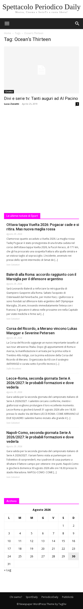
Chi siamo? (16, 597)
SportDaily (32, 597)
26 (31, 556)
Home (7, 33)
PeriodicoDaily (50, 597)
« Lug (7, 570)
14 (53, 541)
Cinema (9, 91)
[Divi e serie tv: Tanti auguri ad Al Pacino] (41, 69)
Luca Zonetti (11, 103)
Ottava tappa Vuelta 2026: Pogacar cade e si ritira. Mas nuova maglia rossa (42, 226)
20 (43, 549)
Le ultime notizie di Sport (22, 215)
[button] (77, 23)
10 (9, 541)
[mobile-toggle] (6, 23)
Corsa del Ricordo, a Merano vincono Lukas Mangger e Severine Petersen (41, 330)
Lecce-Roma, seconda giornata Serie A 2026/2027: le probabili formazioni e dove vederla (40, 382)
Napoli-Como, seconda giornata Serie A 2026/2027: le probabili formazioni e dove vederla (40, 437)
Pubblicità (67, 597)
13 (43, 541)
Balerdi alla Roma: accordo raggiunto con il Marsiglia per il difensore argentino (41, 276)
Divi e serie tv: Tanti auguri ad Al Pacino (41, 98)
